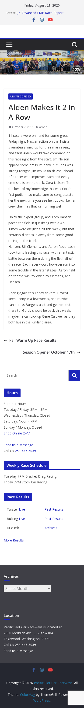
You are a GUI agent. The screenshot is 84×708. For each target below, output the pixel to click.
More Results (14, 540)
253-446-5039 (25, 451)
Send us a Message (18, 445)
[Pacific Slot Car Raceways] (42, 53)
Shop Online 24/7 (17, 433)
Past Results (54, 509)
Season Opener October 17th (49, 352)
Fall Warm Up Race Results (32, 340)
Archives (51, 528)
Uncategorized (20, 96)
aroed (43, 127)
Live (22, 509)
